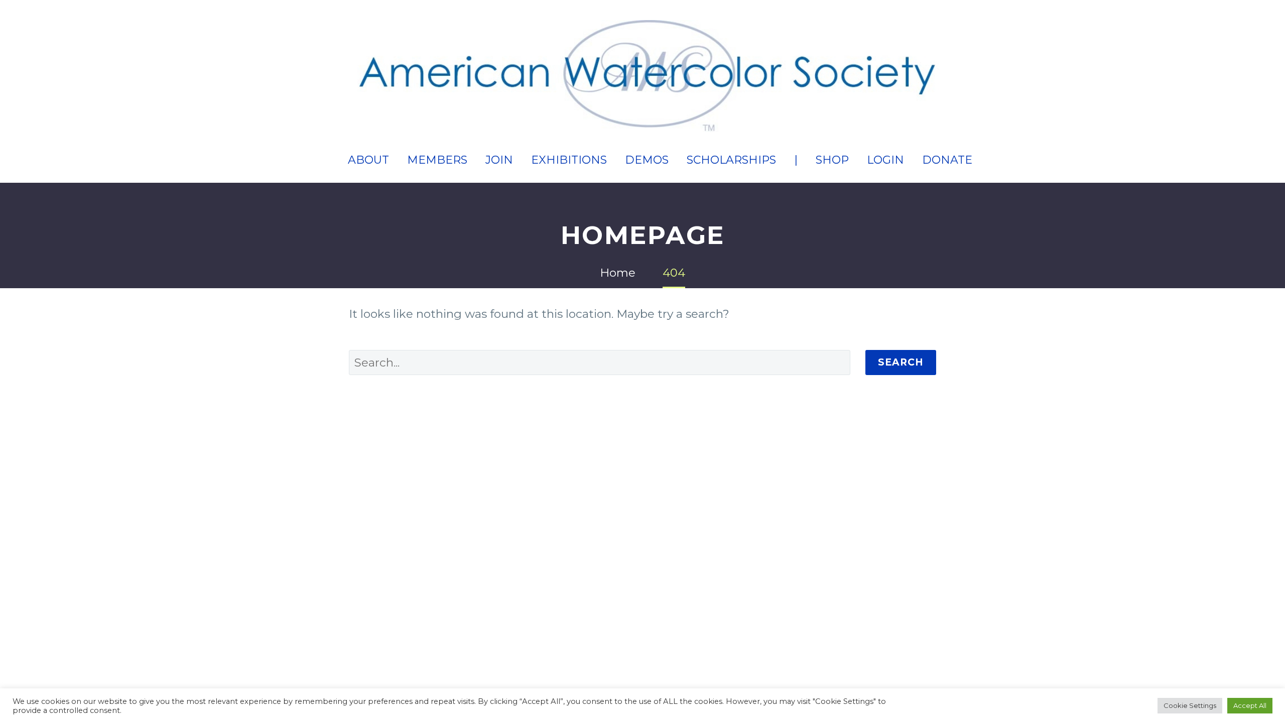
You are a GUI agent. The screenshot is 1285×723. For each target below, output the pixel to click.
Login (885, 160)
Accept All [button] (1249, 705)
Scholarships (731, 160)
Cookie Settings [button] (1190, 705)
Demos (647, 160)
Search (901, 362)
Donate (947, 160)
